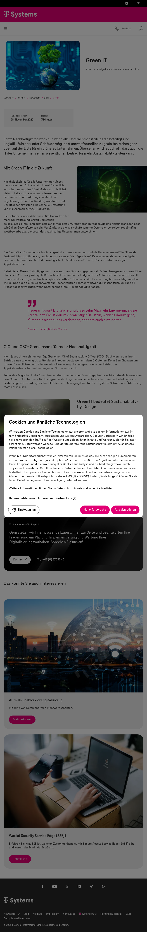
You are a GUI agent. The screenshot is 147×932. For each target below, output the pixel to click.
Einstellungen (27, 509)
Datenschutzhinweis (22, 498)
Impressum (45, 498)
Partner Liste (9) (66, 498)
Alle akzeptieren (125, 509)
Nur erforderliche (95, 509)
